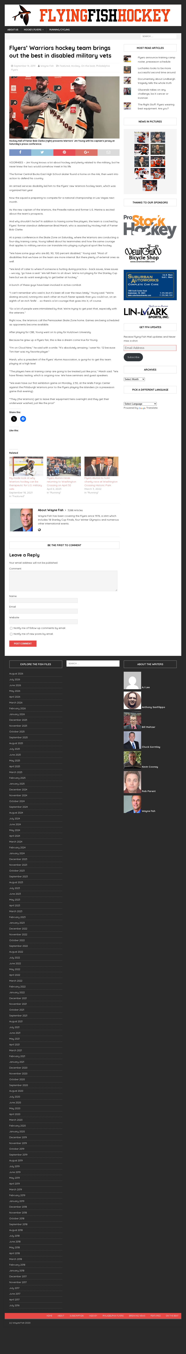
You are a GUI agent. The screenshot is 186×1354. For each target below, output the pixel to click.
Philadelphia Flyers (113, 1315)
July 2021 (14, 1027)
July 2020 (14, 1096)
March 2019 (15, 1189)
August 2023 (16, 882)
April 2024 (14, 835)
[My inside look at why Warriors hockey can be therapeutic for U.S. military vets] (26, 466)
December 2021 (18, 998)
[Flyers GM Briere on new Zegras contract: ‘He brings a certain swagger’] (141, 161)
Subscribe (133, 357)
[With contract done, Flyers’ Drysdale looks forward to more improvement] (158, 137)
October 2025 (17, 731)
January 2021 (16, 1061)
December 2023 (18, 859)
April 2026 (14, 696)
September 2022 (18, 945)
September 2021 (18, 1015)
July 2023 (14, 888)
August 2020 (16, 1090)
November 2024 (18, 795)
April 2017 (14, 1299)
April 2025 (14, 766)
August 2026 (16, 673)
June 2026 (15, 685)
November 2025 (18, 725)
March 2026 (15, 702)
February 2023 (17, 917)
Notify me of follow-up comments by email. (40, 628)
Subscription (77, 1315)
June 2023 (15, 893)
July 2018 (14, 1235)
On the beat (88, 65)
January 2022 (17, 992)
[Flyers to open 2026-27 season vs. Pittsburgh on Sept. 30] (141, 173)
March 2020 (16, 1119)
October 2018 (16, 1218)
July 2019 (14, 1166)
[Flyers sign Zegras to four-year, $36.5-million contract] (158, 161)
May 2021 (14, 1038)
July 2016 (14, 1305)
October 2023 (17, 870)
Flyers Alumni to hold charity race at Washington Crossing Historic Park (101, 481)
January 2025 (17, 783)
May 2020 (14, 1108)
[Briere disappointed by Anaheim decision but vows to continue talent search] (158, 173)
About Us (12, 29)
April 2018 (14, 1253)
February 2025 (17, 777)
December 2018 (18, 1206)
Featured (65, 65)
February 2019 (17, 1195)
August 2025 (16, 743)
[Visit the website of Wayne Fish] (39, 530)
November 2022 (18, 934)
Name (13, 596)
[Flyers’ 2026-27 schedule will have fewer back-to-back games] (158, 149)
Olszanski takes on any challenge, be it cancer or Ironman (153, 94)
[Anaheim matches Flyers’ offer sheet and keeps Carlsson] (150, 185)
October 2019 (16, 1148)
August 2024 (16, 812)
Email (12, 606)
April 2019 (14, 1183)
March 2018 (15, 1259)
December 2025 (18, 719)
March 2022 (15, 980)
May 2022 (14, 969)
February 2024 (17, 847)
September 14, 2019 (24, 65)
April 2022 (14, 974)
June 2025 (15, 754)
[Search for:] (158, 36)
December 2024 (18, 789)
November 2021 (18, 1003)
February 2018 (17, 1264)
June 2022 (15, 963)
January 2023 (17, 922)
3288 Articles (75, 510)
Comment (15, 568)
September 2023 (18, 876)
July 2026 (14, 679)
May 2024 (14, 830)
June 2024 (15, 824)
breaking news (137, 1315)
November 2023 (18, 864)
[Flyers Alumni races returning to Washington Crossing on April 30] (64, 466)
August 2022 (16, 951)
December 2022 (18, 928)
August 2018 (16, 1230)
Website (14, 617)
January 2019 (16, 1201)
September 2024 (18, 806)
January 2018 (16, 1270)
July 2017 (14, 1288)
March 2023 (15, 911)
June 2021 (14, 1032)
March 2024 (15, 841)
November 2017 (18, 1282)
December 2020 (18, 1067)
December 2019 (18, 1137)
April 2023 (14, 905)
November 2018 (18, 1212)
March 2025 (15, 772)
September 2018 (18, 1224)
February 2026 (17, 708)
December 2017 (18, 1276)
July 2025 (14, 748)
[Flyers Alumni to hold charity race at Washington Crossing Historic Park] (101, 466)
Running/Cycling (59, 29)
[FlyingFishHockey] (93, 24)
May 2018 (14, 1247)
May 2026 (14, 690)
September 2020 (18, 1085)
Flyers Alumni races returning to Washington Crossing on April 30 (61, 481)
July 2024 (14, 818)
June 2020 (15, 1102)
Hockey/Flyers (32, 29)
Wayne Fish (47, 65)
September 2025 (18, 737)
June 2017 (14, 1293)
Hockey (75, 65)
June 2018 (15, 1241)
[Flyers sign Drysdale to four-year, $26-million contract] (141, 149)
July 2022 (14, 957)
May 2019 (14, 1177)
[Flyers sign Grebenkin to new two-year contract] (141, 137)
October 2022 (17, 940)
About (61, 1315)
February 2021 (17, 1056)
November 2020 (18, 1073)
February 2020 (17, 1125)
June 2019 (15, 1172)
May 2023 (14, 899)
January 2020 (17, 1131)
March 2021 (15, 1050)
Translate (151, 407)
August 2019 (16, 1160)
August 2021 (16, 1021)
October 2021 (16, 1009)
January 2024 (17, 853)
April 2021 (14, 1044)
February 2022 (17, 986)
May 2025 (14, 760)
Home (49, 1315)
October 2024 (17, 801)
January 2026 (17, 714)
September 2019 (18, 1154)
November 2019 (18, 1143)
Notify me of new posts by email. (33, 633)
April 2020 (14, 1114)
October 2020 (17, 1079)
